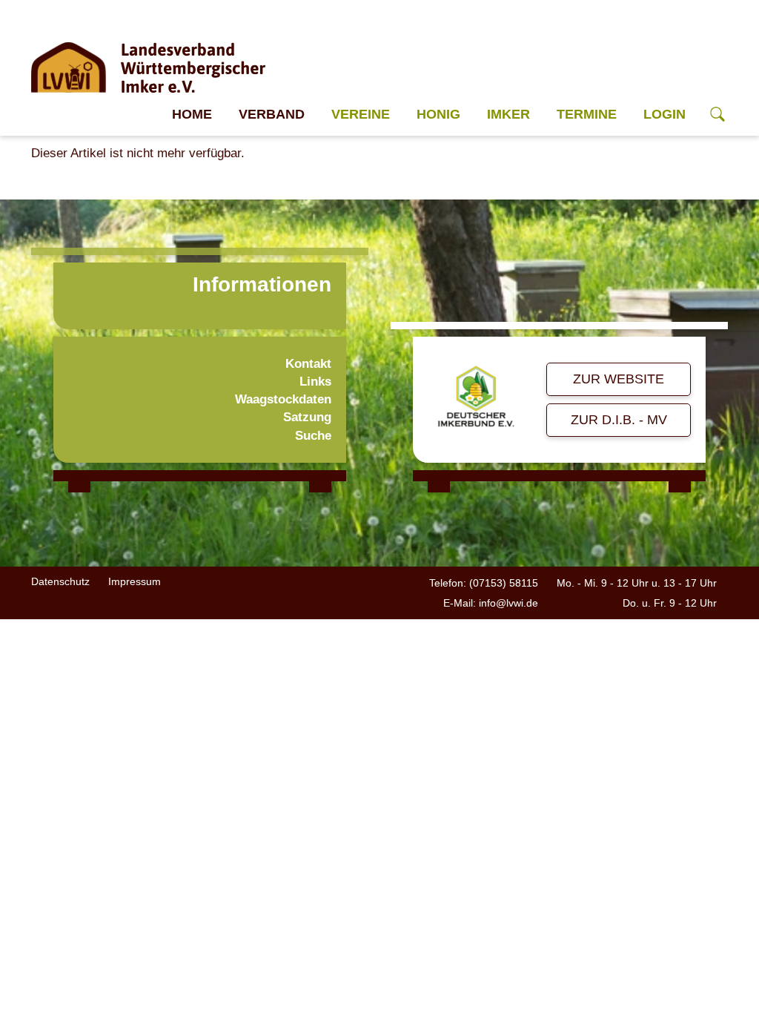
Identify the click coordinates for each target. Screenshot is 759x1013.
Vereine (360, 114)
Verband (272, 114)
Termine (587, 114)
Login (664, 114)
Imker (508, 114)
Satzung (307, 417)
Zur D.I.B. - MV (619, 419)
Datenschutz (60, 581)
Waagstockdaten (283, 399)
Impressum (134, 581)
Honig (438, 114)
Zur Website (618, 379)
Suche (313, 436)
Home (192, 114)
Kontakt (308, 364)
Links (315, 381)
